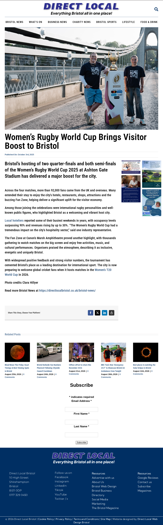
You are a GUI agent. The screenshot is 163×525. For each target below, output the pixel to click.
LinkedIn (61, 485)
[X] (97, 312)
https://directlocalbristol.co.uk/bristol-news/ (67, 290)
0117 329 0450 (18, 495)
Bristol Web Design (104, 486)
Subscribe (144, 486)
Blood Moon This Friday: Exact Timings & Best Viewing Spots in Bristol (17, 368)
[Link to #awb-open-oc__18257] (156, 9)
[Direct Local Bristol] (81, 3)
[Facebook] (90, 312)
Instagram (62, 481)
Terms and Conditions (86, 519)
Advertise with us (103, 477)
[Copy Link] (111, 312)
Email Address (81, 401)
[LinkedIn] (104, 312)
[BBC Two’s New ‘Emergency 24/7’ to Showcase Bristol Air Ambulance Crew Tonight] (113, 344)
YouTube (61, 494)
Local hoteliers (14, 220)
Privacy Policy (64, 519)
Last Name (81, 426)
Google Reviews (148, 477)
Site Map (106, 519)
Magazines (144, 490)
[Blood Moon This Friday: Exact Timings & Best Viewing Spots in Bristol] (17, 344)
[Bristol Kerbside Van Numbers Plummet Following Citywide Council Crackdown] (49, 344)
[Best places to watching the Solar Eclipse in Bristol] (145, 344)
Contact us (145, 482)
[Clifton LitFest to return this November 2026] (81, 344)
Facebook (61, 477)
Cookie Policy (46, 519)
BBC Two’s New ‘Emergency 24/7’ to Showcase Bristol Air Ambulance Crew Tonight (113, 368)
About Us (98, 482)
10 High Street (18, 477)
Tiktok (59, 490)
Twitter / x (61, 498)
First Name (81, 413)
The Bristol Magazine (105, 508)
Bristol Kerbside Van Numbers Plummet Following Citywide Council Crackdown (49, 368)
